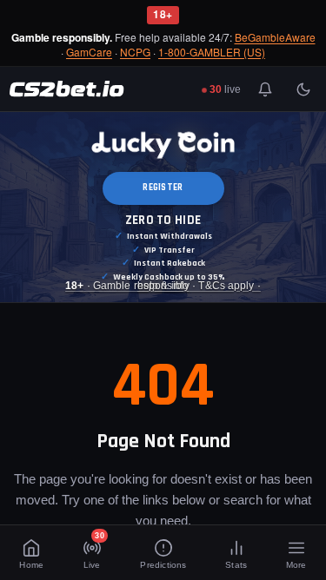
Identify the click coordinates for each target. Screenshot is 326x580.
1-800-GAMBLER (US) (211, 52)
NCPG (135, 52)
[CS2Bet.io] (66, 89)
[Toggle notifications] (265, 89)
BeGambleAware (275, 37)
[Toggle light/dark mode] (303, 89)
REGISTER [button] (163, 187)
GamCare (89, 52)
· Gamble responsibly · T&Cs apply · (163, 285)
